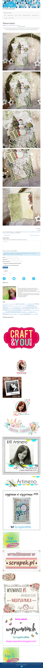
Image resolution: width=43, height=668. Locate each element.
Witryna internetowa (6, 261)
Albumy (20, 15)
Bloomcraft (14, 304)
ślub (37, 314)
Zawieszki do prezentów (27, 15)
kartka (37, 231)
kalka (23, 308)
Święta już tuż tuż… (6, 235)
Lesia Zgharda (17, 310)
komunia (37, 308)
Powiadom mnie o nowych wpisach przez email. (11, 265)
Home (5, 15)
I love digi (12, 308)
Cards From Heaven (7, 12)
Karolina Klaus (17, 25)
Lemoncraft (10, 310)
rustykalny (4, 312)
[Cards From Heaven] (21, 3)
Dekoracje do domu (35, 15)
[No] (41, 665)
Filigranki (34, 231)
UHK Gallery (10, 314)
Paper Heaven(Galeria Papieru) (35, 310)
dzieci (26, 305)
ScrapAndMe (24, 312)
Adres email (5, 259)
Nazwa (4, 257)
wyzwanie (27, 314)
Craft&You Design (30, 231)
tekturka (8, 232)
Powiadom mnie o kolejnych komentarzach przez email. (12, 263)
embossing (31, 306)
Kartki (16, 15)
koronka (5, 232)
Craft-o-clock (9, 305)
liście (22, 310)
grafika (9, 308)
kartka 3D (33, 308)
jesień (21, 308)
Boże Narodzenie (24, 231)
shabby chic (32, 312)
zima (10, 232)
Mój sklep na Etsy (10, 15)
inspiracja (17, 308)
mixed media (27, 310)
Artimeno (6, 304)
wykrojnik (22, 314)
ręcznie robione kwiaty (13, 312)
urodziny (15, 314)
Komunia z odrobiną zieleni (35, 235)
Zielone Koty (32, 314)
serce (28, 312)
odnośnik (14, 232)
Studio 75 (36, 312)
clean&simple (31, 304)
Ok (21, 666)
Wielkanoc (18, 314)
